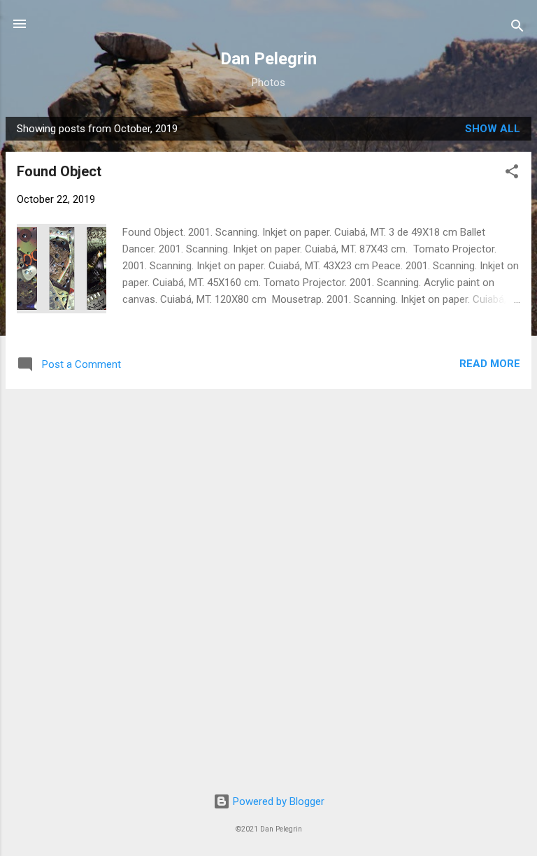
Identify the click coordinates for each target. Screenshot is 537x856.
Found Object (59, 171)
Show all (492, 128)
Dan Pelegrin (268, 59)
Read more (489, 363)
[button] (511, 174)
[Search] (517, 28)
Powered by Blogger (277, 801)
